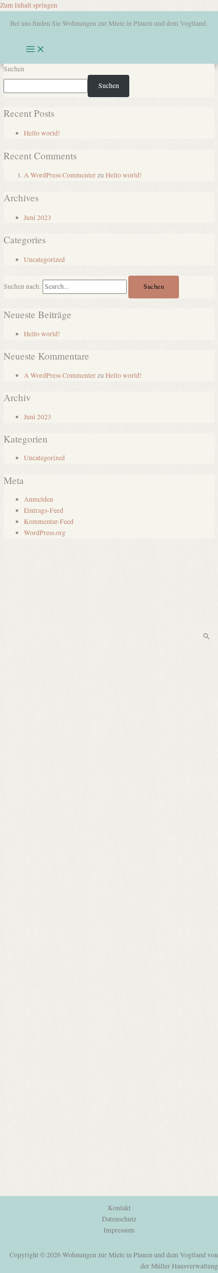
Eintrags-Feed (43, 510)
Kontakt (119, 1207)
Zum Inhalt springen (28, 5)
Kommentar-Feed (49, 521)
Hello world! (42, 133)
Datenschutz (119, 1218)
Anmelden (38, 499)
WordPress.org (44, 532)
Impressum (119, 1230)
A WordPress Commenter (60, 175)
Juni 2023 (37, 217)
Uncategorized (44, 259)
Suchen (14, 68)
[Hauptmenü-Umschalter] (35, 50)
